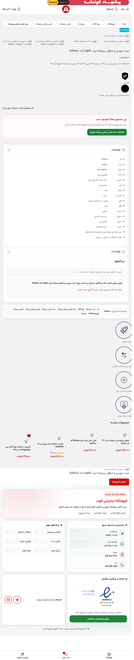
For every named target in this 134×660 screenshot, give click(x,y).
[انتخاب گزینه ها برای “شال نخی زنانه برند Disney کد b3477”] (92, 435)
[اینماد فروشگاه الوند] (106, 596)
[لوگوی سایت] (66, 9)
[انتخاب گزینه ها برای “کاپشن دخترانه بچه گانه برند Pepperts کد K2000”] (26, 441)
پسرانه (82, 24)
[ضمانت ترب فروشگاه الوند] (87, 597)
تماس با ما (55, 541)
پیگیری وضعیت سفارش (98, 618)
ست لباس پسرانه (49, 309)
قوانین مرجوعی (53, 532)
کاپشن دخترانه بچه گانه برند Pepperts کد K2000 (17, 448)
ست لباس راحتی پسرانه (18, 24)
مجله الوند (26, 550)
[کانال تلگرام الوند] (17, 599)
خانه (124, 24)
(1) (51, 453)
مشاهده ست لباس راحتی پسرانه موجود (107, 132)
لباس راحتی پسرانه (44, 24)
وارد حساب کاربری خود (93, 289)
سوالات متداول (24, 532)
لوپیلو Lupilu (93, 313)
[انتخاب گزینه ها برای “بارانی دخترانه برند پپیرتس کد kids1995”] (59, 438)
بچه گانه (96, 24)
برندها (88, 309)
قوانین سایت (25, 541)
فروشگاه (111, 24)
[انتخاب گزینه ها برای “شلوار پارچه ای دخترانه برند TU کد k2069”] (125, 435)
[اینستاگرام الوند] (8, 599)
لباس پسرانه (65, 24)
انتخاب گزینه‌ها (119, 482)
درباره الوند (55, 550)
